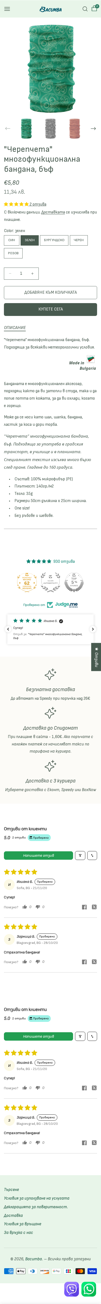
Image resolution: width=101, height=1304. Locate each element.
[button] (7, 9)
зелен (30, 240)
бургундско (54, 240)
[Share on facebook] (84, 908)
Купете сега (50, 309)
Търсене (11, 1190)
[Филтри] (80, 855)
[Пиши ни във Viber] (71, 1289)
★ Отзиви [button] (96, 657)
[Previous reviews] (8, 629)
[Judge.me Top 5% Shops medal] (74, 582)
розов (13, 253)
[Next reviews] (93, 629)
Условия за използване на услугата (36, 1198)
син (11, 240)
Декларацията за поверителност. (36, 1207)
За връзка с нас (18, 1233)
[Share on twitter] (94, 908)
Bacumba (33, 1259)
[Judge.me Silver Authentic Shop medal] (50, 582)
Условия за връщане (22, 1224)
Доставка (13, 1216)
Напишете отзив (38, 855)
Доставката (53, 212)
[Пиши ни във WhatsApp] (88, 1289)
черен (79, 240)
